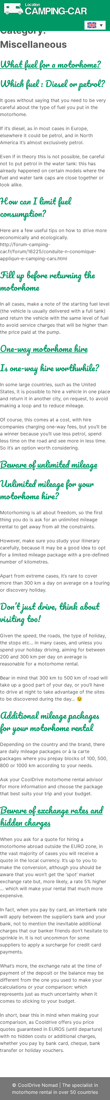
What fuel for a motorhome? (50, 64)
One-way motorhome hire (43, 348)
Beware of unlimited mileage (48, 464)
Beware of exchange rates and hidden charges (51, 816)
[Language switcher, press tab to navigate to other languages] (95, 25)
